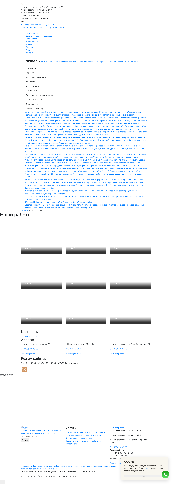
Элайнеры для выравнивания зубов (93, 185)
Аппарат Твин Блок (114, 182)
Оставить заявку (29, 336)
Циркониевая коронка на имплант (83, 112)
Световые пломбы (88, 140)
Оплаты (54, 433)
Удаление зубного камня (49, 207)
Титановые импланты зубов (38, 162)
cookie (145, 468)
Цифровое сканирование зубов (48, 202)
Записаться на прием (120, 463)
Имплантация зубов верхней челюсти (121, 165)
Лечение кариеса (64, 137)
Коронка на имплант (72, 129)
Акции (29, 50)
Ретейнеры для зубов (133, 182)
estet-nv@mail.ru (46, 24)
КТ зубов (29, 202)
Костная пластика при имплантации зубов (63, 171)
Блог (48, 433)
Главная (24, 210)
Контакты (30, 53)
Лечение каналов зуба (82, 137)
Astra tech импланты (83, 162)
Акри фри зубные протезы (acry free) (120, 132)
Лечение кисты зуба (64, 154)
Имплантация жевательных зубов (74, 168)
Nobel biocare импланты (62, 162)
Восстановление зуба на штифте (82, 123)
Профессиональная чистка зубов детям (114, 146)
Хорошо (145, 476)
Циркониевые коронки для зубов (123, 129)
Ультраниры (104, 123)
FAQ (60, 433)
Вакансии (56, 430)
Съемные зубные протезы (50, 129)
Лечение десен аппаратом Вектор (40, 199)
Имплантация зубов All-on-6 (96, 171)
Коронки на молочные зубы (85, 148)
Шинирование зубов (111, 196)
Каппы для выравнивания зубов (39, 188)
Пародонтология (74, 441)
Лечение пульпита (33, 137)
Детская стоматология (60, 146)
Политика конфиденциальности (58, 466)
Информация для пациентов (34, 27)
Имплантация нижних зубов (38, 160)
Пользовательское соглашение (42, 469)
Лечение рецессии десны (90, 196)
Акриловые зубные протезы (59, 132)
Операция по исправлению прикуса (126, 185)
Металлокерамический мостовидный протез (46, 112)
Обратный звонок (56, 27)
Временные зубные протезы (56, 120)
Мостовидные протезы (35, 132)
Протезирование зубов (36, 126)
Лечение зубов (49, 137)
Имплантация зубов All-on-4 (38, 174)
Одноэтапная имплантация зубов (125, 171)
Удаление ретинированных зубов (45, 157)
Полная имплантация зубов (89, 174)
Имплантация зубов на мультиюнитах (86, 165)
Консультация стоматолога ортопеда (114, 120)
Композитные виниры (51, 134)
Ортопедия (71, 432)
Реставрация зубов (68, 191)
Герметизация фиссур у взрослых (74, 143)
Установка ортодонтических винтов (67, 182)
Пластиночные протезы (65, 115)
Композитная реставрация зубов (121, 191)
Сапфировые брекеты (103, 179)
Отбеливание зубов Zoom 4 (38, 205)
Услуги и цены (32, 33)
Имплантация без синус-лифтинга (106, 160)
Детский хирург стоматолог (111, 148)
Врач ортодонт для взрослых (38, 185)
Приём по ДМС (38, 433)
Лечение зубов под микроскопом (113, 140)
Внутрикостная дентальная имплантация (70, 160)
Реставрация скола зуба (36, 193)
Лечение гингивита (69, 196)
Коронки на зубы (117, 126)
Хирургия (70, 435)
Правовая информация (31, 466)
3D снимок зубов (84, 202)
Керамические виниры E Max (90, 115)
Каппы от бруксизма (124, 179)
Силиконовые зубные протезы (39, 117)
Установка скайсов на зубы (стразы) (42, 191)
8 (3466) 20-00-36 (29, 24)
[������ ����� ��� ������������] (22, 22)
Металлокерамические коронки (93, 126)
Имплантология (82, 435)
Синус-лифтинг (47, 154)
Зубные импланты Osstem (133, 160)
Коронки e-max (106, 112)
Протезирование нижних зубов (39, 115)
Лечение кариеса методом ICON (64, 140)
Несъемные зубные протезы (96, 134)
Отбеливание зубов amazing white (76, 207)
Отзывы (29, 47)
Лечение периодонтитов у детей (56, 148)
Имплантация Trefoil (125, 162)
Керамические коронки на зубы (88, 132)
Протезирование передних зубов (51, 123)
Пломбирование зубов (104, 137)
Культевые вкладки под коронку (119, 115)
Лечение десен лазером (132, 196)
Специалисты (32, 39)
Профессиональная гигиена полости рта (70, 205)
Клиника (29, 44)
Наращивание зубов (57, 193)
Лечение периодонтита (126, 137)
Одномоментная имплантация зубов (42, 168)
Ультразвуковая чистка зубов (92, 191)
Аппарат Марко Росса (94, 182)
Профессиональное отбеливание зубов (107, 205)
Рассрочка (26, 433)
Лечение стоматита (39, 140)
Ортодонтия (95, 435)
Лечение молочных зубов (37, 146)
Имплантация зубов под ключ (116, 174)
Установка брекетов (34, 179)
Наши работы (32, 41)
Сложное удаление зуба (110, 154)
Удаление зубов (32, 154)
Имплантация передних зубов (54, 165)
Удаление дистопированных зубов (77, 157)
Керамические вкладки (72, 134)
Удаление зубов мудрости (86, 154)
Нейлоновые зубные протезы (127, 112)
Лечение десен (52, 196)
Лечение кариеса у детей (83, 146)
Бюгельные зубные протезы (95, 129)
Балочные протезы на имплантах (125, 123)
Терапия (80, 432)
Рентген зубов (70, 202)
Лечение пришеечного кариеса (44, 143)
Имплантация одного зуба (63, 174)
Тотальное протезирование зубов (62, 126)
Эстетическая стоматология (39, 36)
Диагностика (88, 441)
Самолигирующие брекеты (80, 179)
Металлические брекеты (56, 179)
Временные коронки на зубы (83, 120)
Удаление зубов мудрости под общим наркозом (115, 157)
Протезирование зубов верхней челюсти (72, 117)
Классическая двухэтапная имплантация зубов (112, 168)
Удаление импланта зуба (104, 162)
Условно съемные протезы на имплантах (111, 117)
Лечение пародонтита (35, 196)
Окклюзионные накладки (64, 185)
